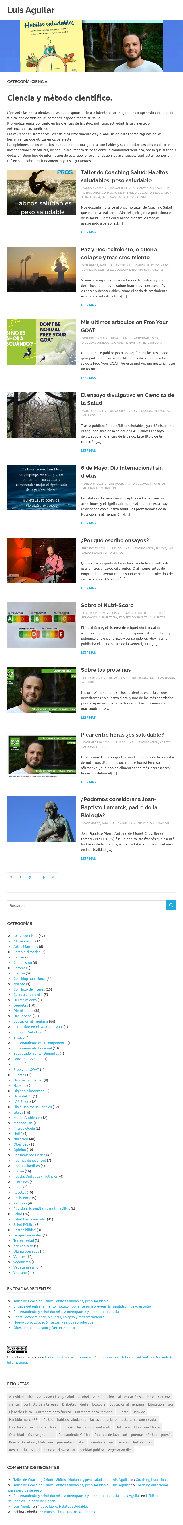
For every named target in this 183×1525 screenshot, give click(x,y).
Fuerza (18, 1074)
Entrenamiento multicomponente (40, 1042)
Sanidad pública (91, 1449)
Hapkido (19, 1085)
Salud (145, 197)
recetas (123, 1442)
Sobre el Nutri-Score (107, 605)
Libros (18, 1112)
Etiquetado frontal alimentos (142, 617)
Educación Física (160, 1404)
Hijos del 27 (22, 1096)
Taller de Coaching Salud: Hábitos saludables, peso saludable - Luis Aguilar (71, 1479)
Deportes (20, 1005)
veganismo (22, 1261)
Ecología (98, 1404)
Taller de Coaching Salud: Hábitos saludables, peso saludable (60, 1300)
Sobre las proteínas (106, 670)
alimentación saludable (136, 1396)
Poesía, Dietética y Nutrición (35, 1176)
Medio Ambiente (26, 1117)
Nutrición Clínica (147, 1427)
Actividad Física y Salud (55, 1396)
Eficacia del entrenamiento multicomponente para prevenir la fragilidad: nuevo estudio (82, 1306)
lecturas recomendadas (139, 1419)
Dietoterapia (23, 1010)
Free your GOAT (150, 342)
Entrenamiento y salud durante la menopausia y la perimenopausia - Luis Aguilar (76, 1495)
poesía (166, 1434)
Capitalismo (144, 265)
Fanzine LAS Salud (27, 1058)
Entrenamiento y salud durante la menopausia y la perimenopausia (66, 1311)
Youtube (88, 682)
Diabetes (69, 1404)
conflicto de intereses (41, 1404)
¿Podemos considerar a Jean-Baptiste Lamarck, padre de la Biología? (119, 807)
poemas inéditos (144, 1434)
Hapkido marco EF (23, 1419)
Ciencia (142, 823)
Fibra (17, 1064)
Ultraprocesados (26, 1251)
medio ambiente (98, 1427)
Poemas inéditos (26, 1165)
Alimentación (143, 188)
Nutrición (108, 488)
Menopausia (23, 1122)
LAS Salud (21, 1101)
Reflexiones (142, 1442)
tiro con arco (23, 1245)
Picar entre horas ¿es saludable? (122, 734)
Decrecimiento (125, 269)
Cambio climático (26, 951)
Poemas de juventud (29, 1160)
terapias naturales (27, 1235)
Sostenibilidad (24, 1229)
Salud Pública (23, 1224)
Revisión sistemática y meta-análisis (41, 1208)
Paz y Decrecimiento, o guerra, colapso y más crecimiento (58, 1316)
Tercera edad (23, 1240)
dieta (84, 1404)
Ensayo (158, 411)
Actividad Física (146, 338)
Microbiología (24, 1128)
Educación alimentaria (120, 342)
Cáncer (18, 957)
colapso (161, 265)
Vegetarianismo (25, 1267)
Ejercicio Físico (20, 1411)
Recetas (19, 1192)
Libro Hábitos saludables (32, 1106)
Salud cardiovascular (59, 1449)
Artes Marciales (25, 946)
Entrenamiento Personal (121, 197)
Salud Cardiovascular (29, 1219)
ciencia (14, 1404)
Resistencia (22, 1197)
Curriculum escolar (28, 994)
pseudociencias (101, 1442)
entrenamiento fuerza (53, 1411)
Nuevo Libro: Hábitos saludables (63, 1506)
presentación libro (71, 1442)
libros (54, 1427)
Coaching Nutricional (152, 1479)
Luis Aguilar (31, 10)
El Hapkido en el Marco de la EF (38, 1026)
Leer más (88, 232)
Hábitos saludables (28, 1080)
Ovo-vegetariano (41, 1434)
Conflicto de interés (117, 192)
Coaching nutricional (29, 978)
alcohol (83, 1396)
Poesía (18, 1171)
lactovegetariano (103, 1419)
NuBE (17, 1133)
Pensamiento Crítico (107, 552)
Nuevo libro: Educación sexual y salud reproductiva (53, 1322)
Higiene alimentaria (28, 1090)
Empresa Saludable (28, 1032)
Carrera (19, 967)
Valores (157, 269)
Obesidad (20, 1144)
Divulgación (144, 192)
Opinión (144, 269)
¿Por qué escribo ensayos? (115, 540)
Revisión (20, 1203)
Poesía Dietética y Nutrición (31, 1442)
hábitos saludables (71, 1419)
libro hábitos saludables (27, 1427)
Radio (169, 678)
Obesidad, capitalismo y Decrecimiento (44, 1327)
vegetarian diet (120, 1449)
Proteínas (156, 678)
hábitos (47, 1419)
